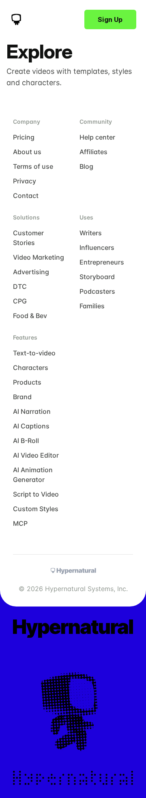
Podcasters (97, 291)
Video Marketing (38, 257)
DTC (20, 286)
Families (92, 306)
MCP (20, 523)
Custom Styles (35, 509)
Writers (90, 233)
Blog (86, 166)
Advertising (31, 272)
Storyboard (97, 277)
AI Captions (31, 426)
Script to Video (36, 494)
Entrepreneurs (101, 262)
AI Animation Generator (33, 475)
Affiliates (93, 152)
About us (27, 152)
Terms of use (33, 166)
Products (27, 382)
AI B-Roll (26, 441)
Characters (30, 368)
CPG (20, 301)
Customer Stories (28, 238)
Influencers (96, 247)
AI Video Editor (36, 455)
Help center (97, 137)
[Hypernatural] (16, 19)
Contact (26, 195)
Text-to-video (34, 353)
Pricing (23, 137)
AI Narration (32, 411)
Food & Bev (30, 316)
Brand (22, 397)
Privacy (24, 181)
